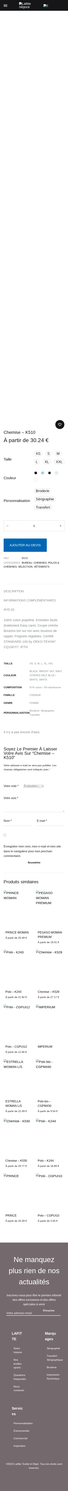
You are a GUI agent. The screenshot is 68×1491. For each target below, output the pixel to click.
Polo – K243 (13, 991)
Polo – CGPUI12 (16, 1046)
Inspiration (20, 1445)
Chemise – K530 (16, 1160)
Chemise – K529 (48, 991)
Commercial (20, 1438)
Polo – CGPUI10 (48, 1215)
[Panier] (54, 5)
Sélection (25, 566)
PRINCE (11, 1215)
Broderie (52, 1367)
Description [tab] (14, 591)
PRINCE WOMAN (17, 932)
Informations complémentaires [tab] (30, 600)
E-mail (42, 820)
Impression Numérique (53, 1376)
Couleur (10, 478)
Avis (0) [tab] (9, 609)
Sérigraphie (53, 1348)
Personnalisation (17, 501)
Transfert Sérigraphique (55, 1357)
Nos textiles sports (18, 1363)
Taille (8, 459)
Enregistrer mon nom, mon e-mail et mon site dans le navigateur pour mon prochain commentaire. (32, 851)
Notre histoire (18, 1350)
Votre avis (11, 798)
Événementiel (21, 1430)
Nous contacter (19, 1388)
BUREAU (27, 562)
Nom (8, 820)
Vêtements (41, 566)
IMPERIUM (45, 1046)
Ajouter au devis (25, 545)
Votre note (11, 786)
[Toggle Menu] (5, 6)
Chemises (40, 562)
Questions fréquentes (20, 1377)
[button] (38, 453)
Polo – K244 (46, 1160)
